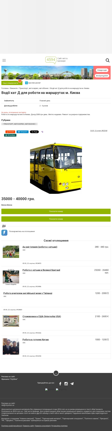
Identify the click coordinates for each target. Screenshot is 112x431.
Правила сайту (28, 426)
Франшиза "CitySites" (9, 379)
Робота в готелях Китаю (36, 339)
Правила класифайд (43, 426)
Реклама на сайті (8, 377)
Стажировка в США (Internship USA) (42, 316)
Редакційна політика (59, 426)
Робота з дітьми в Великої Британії (41, 270)
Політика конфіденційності (11, 426)
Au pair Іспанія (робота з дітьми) (40, 247)
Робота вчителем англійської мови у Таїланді (27, 293)
